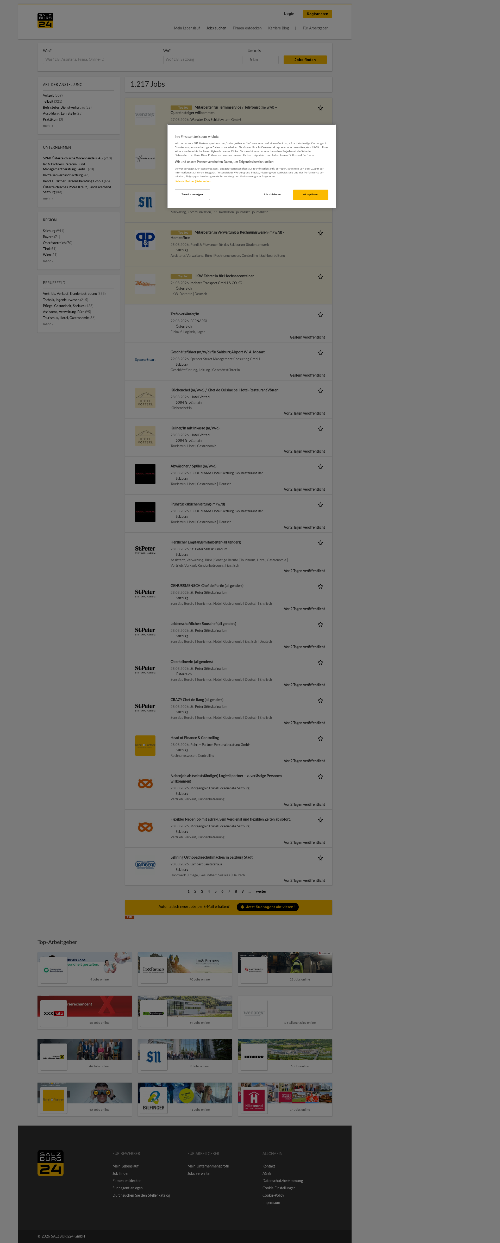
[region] (251, 166)
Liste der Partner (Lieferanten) (192, 181)
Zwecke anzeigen (192, 194)
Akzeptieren (310, 194)
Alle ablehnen (272, 194)
